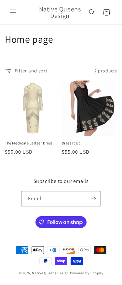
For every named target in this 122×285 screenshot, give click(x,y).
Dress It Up (71, 143)
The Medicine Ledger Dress (29, 143)
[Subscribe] (93, 198)
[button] (13, 12)
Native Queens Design (50, 273)
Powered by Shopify (86, 273)
